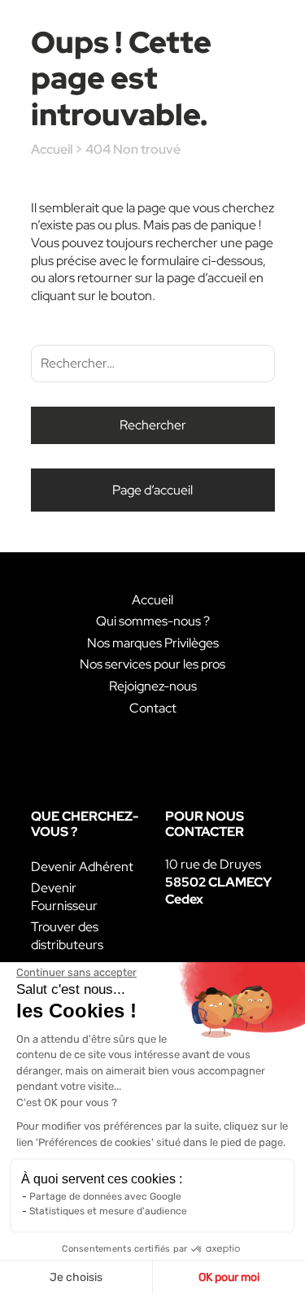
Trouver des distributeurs (67, 935)
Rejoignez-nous (153, 686)
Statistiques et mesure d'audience (108, 1211)
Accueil (51, 149)
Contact (152, 708)
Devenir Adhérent (82, 866)
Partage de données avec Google (105, 1196)
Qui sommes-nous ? (153, 621)
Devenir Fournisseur (64, 896)
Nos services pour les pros (152, 664)
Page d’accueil (152, 490)
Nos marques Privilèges (153, 642)
